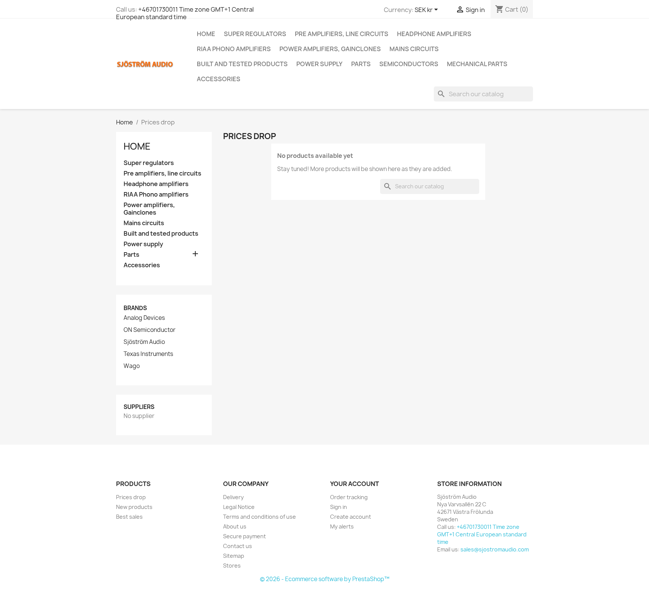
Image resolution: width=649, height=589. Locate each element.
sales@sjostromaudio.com (494, 549)
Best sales (129, 516)
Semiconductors (408, 64)
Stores (232, 565)
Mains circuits (414, 49)
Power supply (319, 64)
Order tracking (349, 497)
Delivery (233, 497)
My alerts (342, 526)
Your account (354, 484)
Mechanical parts (477, 64)
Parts (361, 64)
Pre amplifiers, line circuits (341, 34)
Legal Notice (239, 506)
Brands (135, 308)
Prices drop (131, 497)
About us (234, 526)
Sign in (338, 506)
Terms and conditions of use (259, 516)
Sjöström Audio (144, 342)
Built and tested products (242, 64)
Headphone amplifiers (434, 34)
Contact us (237, 546)
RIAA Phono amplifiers (234, 49)
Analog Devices (144, 318)
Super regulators (255, 34)
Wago (132, 366)
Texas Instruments (148, 354)
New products (134, 506)
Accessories (218, 79)
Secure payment (244, 536)
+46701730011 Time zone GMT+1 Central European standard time (185, 13)
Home (206, 34)
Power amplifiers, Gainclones (330, 49)
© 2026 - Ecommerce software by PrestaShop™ (324, 579)
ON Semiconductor (149, 330)
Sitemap (233, 555)
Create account (350, 516)
